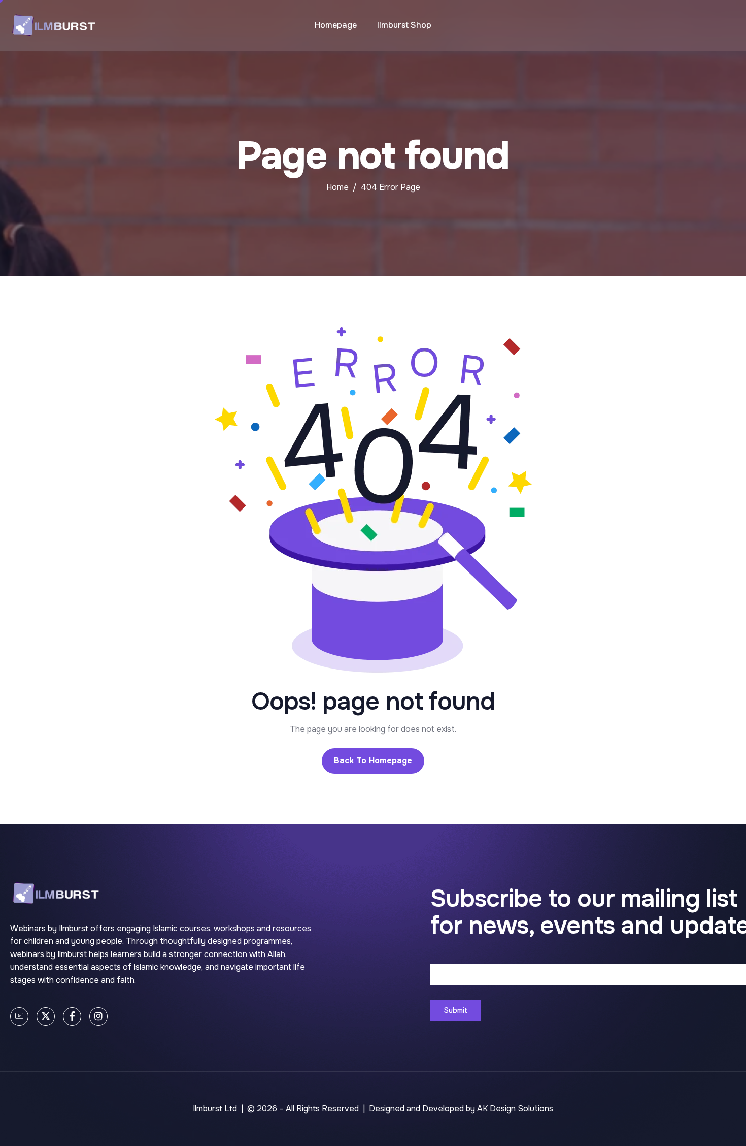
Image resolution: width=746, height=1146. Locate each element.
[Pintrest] (19, 1016)
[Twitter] (46, 1016)
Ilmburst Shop (404, 25)
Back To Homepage (373, 760)
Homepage (336, 25)
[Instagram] (98, 1016)
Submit (455, 1010)
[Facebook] (72, 1016)
